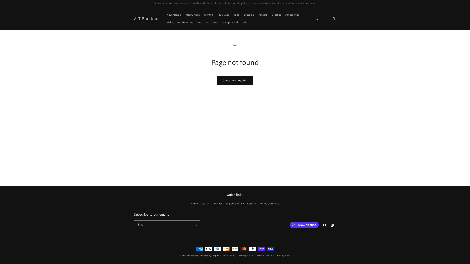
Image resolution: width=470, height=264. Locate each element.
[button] (316, 18)
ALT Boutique (193, 255)
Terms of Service (269, 203)
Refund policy (229, 255)
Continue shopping (235, 80)
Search (205, 203)
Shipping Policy (235, 203)
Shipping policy (283, 255)
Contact (217, 203)
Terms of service (264, 255)
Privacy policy (246, 255)
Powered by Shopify (209, 255)
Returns (251, 203)
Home (194, 203)
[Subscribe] (196, 224)
